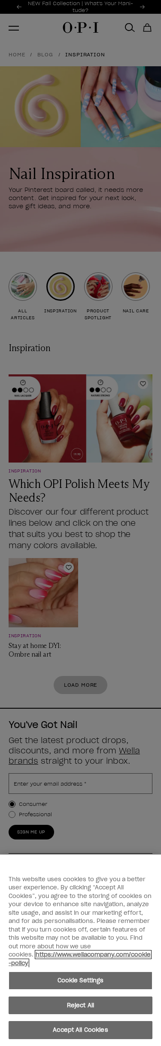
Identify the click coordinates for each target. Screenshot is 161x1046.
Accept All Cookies (80, 1030)
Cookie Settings (81, 980)
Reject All (80, 1005)
